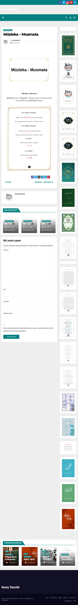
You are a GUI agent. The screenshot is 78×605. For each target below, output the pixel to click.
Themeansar (4, 600)
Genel (7, 551)
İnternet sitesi (7, 313)
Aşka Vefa (29, 559)
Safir (9, 182)
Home (47, 597)
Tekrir (45, 223)
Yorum (6, 250)
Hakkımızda (53, 597)
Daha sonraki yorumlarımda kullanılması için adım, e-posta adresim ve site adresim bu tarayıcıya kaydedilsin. (28, 329)
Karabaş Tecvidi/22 (67, 558)
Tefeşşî (27, 223)
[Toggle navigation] (74, 17)
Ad (4, 289)
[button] (66, 17)
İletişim (65, 597)
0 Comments (12, 562)
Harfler (60, 597)
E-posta (6, 301)
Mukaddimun (8, 554)
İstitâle (8, 223)
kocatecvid (16, 40)
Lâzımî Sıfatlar (8, 30)
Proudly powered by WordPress (10, 598)
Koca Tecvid (9, 9)
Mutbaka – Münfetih (43, 182)
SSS (74, 601)
